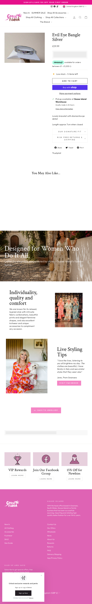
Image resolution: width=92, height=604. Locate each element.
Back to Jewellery (47, 410)
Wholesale (51, 532)
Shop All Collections (55, 17)
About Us (51, 539)
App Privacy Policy (54, 558)
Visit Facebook (69, 383)
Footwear (8, 536)
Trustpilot (56, 153)
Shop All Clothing (34, 17)
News (49, 536)
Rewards (50, 543)
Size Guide (8, 543)
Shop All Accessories (57, 12)
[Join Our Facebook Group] (46, 459)
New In (26, 12)
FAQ (49, 550)
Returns (50, 547)
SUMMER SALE (39, 12)
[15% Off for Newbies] (74, 459)
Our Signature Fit (69, 132)
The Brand (45, 22)
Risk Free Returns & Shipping (70, 138)
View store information (64, 109)
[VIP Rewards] (17, 459)
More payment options (70, 93)
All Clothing (9, 528)
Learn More (17, 475)
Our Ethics (51, 528)
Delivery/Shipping (54, 554)
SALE (6, 539)
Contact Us (51, 524)
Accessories (9, 532)
